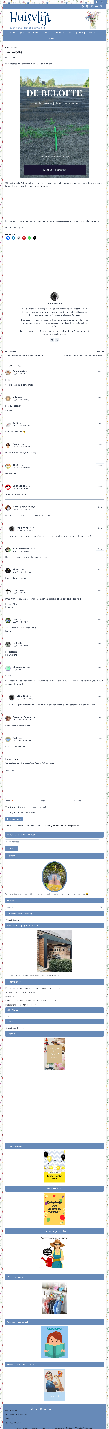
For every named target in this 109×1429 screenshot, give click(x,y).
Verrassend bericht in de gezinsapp (20, 992)
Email (43, 801)
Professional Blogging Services (16, 1415)
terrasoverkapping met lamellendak (44, 975)
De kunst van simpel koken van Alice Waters (84, 354)
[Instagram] (41, 1409)
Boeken (92, 33)
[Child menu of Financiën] (47, 32)
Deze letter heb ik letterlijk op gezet (20, 1005)
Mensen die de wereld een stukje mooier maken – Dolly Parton (32, 988)
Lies (15, 619)
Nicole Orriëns (54, 303)
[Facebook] (32, 1409)
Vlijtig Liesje (23, 527)
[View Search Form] (102, 35)
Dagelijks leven (23, 33)
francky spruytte (22, 506)
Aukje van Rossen (22, 717)
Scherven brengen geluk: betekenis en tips (24, 354)
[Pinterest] (45, 1409)
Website (77, 801)
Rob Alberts (19, 371)
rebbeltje (17, 643)
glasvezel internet (39, 186)
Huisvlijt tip (10, 996)
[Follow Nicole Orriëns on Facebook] (52, 340)
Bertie (16, 423)
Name (9, 801)
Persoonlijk (52, 38)
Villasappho (19, 485)
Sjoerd (16, 569)
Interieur (36, 33)
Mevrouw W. (19, 667)
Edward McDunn (21, 548)
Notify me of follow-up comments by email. (27, 807)
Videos (8, 1016)
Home (12, 33)
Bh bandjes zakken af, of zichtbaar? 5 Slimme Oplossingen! (31, 1001)
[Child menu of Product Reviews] (64, 32)
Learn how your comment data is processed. (61, 826)
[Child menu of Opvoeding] (81, 32)
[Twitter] (36, 1409)
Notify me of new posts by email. (22, 813)
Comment (11, 770)
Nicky (16, 738)
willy (15, 397)
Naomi (16, 444)
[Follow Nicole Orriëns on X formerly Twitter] (57, 340)
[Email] (50, 1409)
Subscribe (11, 848)
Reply (100, 372)
